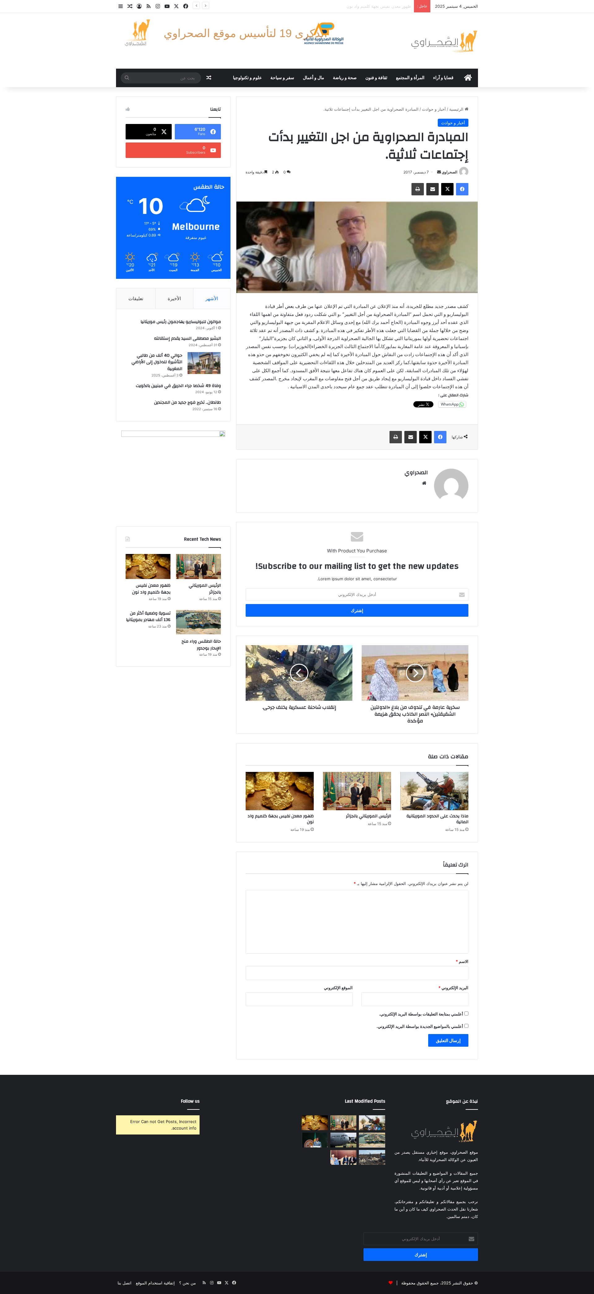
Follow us (190, 1101)
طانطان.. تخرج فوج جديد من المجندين (187, 402)
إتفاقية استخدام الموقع (155, 1282)
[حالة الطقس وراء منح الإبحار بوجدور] (198, 622)
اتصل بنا (124, 1282)
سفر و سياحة (282, 78)
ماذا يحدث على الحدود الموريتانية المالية (437, 819)
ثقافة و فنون (376, 78)
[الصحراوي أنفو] (444, 40)
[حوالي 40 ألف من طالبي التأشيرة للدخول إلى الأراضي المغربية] (204, 363)
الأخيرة (174, 298)
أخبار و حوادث (434, 109)
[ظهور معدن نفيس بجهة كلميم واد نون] (280, 791)
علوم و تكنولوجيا (247, 78)
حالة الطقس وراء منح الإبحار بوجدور (380, 6)
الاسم (462, 961)
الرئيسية (457, 109)
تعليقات (135, 298)
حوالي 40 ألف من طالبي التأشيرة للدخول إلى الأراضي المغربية (156, 362)
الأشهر (211, 298)
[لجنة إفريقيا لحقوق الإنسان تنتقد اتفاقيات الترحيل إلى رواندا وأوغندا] (343, 1140)
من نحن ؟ (187, 1282)
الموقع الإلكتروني (338, 987)
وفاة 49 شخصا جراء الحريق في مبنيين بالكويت (178, 386)
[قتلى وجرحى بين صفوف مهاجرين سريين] (372, 1157)
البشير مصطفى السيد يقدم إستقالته (187, 338)
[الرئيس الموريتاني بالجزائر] (357, 791)
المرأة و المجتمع (410, 78)
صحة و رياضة (345, 78)
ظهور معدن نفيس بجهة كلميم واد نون (281, 819)
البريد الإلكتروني (453, 987)
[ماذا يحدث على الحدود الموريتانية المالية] (434, 791)
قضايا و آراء (443, 78)
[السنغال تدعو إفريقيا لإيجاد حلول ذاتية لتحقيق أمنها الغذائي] (315, 1140)
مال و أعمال (313, 78)
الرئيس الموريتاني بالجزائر (368, 816)
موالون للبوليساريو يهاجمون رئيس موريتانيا (180, 322)
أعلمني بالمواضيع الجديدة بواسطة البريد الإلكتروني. (420, 1026)
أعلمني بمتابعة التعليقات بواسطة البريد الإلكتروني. (421, 1013)
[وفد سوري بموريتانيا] (343, 1157)
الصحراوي (449, 172)
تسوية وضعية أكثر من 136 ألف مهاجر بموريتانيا (148, 616)
